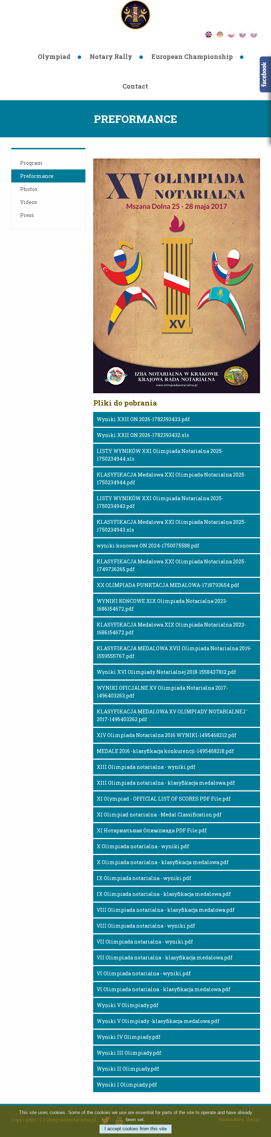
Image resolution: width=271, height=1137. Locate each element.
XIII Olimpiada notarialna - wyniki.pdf (146, 767)
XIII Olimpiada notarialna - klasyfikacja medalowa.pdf (166, 782)
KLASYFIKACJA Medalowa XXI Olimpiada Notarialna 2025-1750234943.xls (171, 526)
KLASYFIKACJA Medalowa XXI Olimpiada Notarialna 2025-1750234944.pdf (171, 478)
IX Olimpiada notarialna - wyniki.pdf (144, 878)
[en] (210, 33)
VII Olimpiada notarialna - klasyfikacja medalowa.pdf (165, 957)
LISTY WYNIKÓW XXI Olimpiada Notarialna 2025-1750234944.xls (160, 455)
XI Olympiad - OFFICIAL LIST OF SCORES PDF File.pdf (164, 798)
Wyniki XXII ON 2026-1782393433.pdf (143, 419)
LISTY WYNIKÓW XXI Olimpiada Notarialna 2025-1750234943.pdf (160, 502)
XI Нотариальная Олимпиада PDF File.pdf (152, 830)
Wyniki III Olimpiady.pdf (129, 1052)
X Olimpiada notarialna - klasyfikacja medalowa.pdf (163, 862)
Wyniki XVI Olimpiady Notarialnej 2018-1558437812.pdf (166, 672)
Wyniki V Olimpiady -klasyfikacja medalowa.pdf (158, 1021)
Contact (135, 86)
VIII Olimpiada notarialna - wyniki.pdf (146, 925)
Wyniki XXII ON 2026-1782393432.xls (143, 435)
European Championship (192, 56)
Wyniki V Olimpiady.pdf (127, 1005)
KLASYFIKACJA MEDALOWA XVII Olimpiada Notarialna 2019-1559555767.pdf (174, 652)
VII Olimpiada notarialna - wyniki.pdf (145, 941)
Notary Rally (111, 56)
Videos (28, 202)
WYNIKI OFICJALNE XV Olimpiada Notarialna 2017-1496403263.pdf (162, 691)
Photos (28, 189)
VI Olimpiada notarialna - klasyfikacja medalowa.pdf (163, 989)
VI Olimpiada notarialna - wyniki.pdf (144, 973)
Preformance (37, 176)
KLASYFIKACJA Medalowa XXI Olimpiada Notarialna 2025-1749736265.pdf (171, 565)
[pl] (233, 33)
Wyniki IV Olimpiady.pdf (129, 1037)
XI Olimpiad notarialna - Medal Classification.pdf (159, 814)
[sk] (255, 33)
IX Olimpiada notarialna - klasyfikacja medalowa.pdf (164, 894)
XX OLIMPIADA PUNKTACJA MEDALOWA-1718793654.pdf (168, 585)
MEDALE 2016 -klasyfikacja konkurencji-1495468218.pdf (165, 751)
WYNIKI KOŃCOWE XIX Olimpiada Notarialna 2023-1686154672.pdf (162, 605)
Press (27, 215)
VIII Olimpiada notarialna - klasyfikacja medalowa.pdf (166, 909)
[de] (222, 33)
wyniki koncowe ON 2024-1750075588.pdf (148, 545)
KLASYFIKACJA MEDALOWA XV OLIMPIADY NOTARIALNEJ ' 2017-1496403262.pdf (172, 715)
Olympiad (54, 56)
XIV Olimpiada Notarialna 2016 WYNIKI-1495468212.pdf (166, 735)
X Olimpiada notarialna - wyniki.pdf (143, 846)
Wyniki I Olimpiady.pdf (127, 1084)
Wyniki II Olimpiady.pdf (128, 1068)
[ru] (244, 33)
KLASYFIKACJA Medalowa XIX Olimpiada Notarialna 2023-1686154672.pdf (171, 628)
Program (31, 163)
